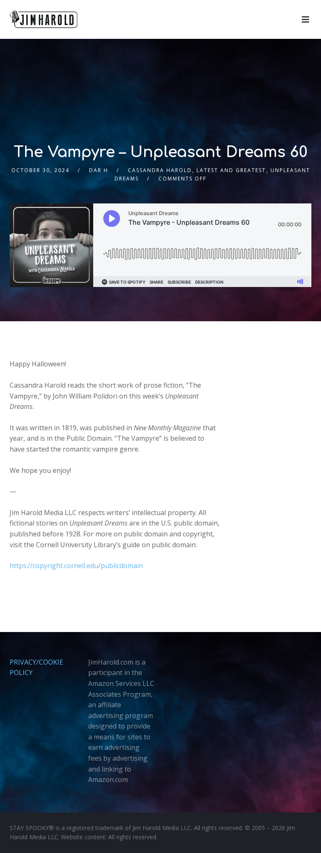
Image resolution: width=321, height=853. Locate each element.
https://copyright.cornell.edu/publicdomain (76, 565)
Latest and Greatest (231, 170)
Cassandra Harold (160, 170)
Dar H (98, 170)
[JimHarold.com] (43, 19)
